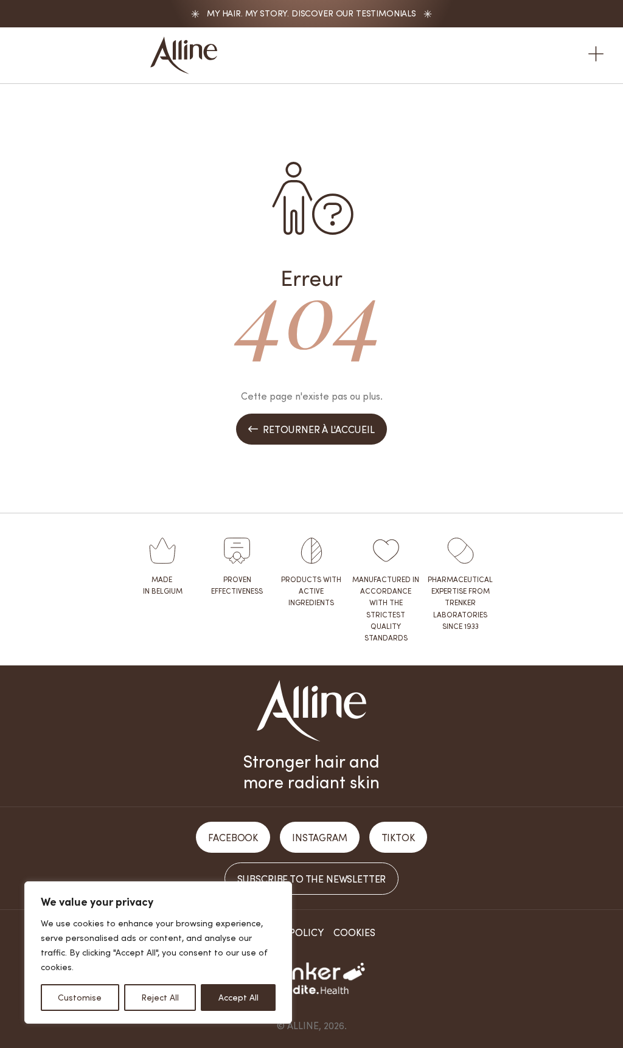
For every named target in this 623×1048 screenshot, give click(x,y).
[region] (158, 952)
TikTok (398, 837)
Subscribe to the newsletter (311, 878)
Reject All (160, 997)
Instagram (319, 837)
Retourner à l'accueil (311, 429)
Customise (80, 997)
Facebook (233, 837)
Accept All (238, 997)
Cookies (354, 932)
